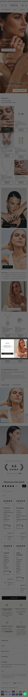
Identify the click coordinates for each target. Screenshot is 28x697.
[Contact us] (25, 694)
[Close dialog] (26, 340)
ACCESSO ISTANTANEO (7, 353)
